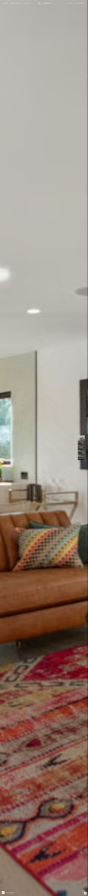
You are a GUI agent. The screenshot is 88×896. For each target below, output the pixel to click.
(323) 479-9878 (79, 3)
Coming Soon (27, 3)
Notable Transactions (16, 3)
